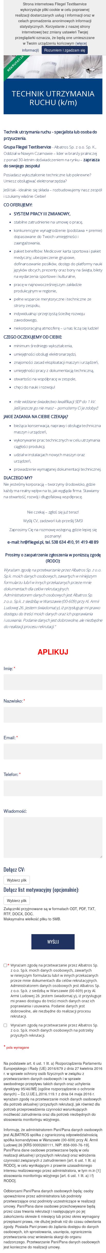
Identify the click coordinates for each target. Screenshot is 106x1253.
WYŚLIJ (53, 941)
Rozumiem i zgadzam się (64, 50)
